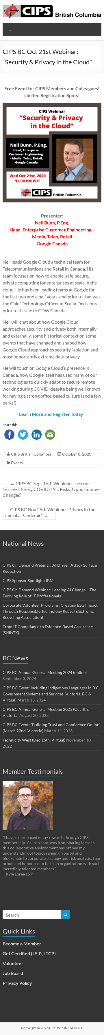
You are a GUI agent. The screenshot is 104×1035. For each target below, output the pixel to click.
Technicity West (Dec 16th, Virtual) (34, 739)
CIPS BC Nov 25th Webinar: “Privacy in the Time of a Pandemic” (49, 512)
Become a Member (22, 943)
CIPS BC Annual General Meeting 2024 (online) (45, 672)
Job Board (13, 973)
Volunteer (13, 963)
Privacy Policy (17, 983)
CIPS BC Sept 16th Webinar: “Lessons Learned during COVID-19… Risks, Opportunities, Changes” (52, 489)
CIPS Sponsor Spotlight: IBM (28, 580)
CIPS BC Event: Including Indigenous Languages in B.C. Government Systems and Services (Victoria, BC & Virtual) (51, 693)
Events (17, 462)
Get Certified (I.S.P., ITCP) (29, 953)
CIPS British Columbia (31, 454)
